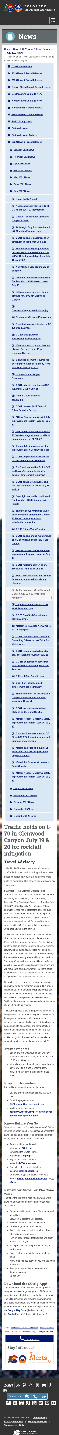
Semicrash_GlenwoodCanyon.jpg (33, 317)
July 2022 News (15, 53)
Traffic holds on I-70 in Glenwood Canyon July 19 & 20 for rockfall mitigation (31, 594)
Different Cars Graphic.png (29, 676)
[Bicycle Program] (17, 1385)
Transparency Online (15, 1425)
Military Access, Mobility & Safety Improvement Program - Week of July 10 (31, 421)
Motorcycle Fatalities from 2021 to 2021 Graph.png (31, 628)
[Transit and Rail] (24, 1385)
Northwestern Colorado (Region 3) (24, 1328)
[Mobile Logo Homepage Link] (29, 8)
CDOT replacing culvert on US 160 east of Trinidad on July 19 (29, 567)
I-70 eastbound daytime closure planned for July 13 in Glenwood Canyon (30, 296)
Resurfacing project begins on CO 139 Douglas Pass (31, 326)
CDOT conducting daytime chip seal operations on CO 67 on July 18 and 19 (30, 486)
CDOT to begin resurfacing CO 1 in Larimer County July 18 (30, 387)
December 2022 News (24, 816)
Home (7, 49)
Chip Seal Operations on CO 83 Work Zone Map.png (30, 606)
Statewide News (19, 128)
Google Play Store (17, 1310)
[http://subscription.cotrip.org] (29, 1357)
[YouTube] (34, 1403)
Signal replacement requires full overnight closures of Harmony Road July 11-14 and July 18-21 (31, 364)
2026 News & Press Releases (26, 73)
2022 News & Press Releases (37, 49)
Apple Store (14, 1314)
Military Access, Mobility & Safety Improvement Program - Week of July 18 (31, 554)
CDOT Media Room (21, 66)
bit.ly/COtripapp (22, 1155)
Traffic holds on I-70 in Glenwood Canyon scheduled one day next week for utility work (31, 698)
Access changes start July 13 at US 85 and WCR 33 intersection (30, 208)
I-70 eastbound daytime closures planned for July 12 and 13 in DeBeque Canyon (31, 349)
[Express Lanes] (8, 1385)
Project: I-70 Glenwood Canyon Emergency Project (32, 1331)
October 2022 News (23, 802)
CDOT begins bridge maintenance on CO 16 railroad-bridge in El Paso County (31, 540)
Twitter (20, 1178)
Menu (54, 20)
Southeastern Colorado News (27, 94)
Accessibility (40, 1417)
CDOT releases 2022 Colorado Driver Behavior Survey (29, 408)
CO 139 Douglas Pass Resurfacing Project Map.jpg (26, 337)
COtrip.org (27, 1148)
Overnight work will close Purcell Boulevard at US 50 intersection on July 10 (31, 281)
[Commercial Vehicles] (5, 1390)
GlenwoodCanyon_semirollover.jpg (30, 310)
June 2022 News (22, 184)
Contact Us (15, 1396)
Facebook (30, 1178)
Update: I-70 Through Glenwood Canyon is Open (30, 219)
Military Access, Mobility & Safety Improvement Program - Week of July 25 (31, 723)
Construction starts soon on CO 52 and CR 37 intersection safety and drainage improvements (31, 737)
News (16, 49)
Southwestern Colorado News (27, 114)
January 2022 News (23, 150)
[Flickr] (53, 1403)
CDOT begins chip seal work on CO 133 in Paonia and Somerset (30, 458)
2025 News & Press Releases (26, 80)
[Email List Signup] (47, 1403)
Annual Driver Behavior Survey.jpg (26, 398)
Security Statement (37, 1421)
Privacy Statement (13, 1421)
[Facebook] (8, 1403)
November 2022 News (24, 809)
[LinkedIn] (40, 1403)
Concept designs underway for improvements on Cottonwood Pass (30, 448)
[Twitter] (15, 1403)
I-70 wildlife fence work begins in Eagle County (30, 764)
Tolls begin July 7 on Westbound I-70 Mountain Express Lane (31, 229)
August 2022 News (23, 788)
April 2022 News (21, 163)
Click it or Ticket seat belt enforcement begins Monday (27, 685)
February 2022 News (24, 157)
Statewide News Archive (24, 135)
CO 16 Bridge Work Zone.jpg (30, 529)
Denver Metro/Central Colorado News (30, 87)
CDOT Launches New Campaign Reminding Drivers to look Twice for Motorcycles (31, 640)
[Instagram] (21, 1403)
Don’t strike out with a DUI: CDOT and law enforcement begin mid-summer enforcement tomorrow (31, 471)
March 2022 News (22, 170)
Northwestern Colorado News (27, 101)
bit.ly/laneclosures (28, 1171)
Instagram (41, 1178)
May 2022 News (21, 177)
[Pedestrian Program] (50, 1385)
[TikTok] (28, 1403)
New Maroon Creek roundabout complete (30, 269)
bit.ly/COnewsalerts (26, 1163)
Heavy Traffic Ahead (26, 199)
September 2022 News (25, 795)
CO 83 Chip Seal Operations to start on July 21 (29, 617)
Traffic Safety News (21, 121)
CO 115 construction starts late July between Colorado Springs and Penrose (30, 666)
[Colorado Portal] (25, 1432)
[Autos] (44, 1385)
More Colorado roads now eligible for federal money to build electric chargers (31, 579)
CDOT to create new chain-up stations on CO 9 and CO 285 (29, 710)
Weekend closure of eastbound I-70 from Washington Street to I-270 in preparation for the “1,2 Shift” (31, 435)
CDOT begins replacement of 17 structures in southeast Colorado (30, 240)
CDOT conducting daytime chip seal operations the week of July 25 (30, 653)
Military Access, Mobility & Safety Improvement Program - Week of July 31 (31, 777)
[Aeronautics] (31, 1385)
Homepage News (47, 1328)
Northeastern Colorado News (26, 108)
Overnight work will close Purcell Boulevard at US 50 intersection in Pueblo (31, 500)
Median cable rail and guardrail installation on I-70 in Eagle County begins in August (30, 752)
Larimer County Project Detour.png (26, 376)
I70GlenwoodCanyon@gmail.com (27, 1104)
